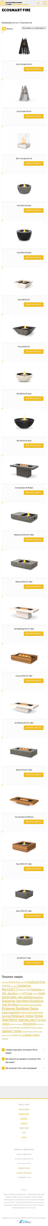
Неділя (6, 1016)
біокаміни (29, 1023)
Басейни (38, 997)
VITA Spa (27, 993)
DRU (25, 982)
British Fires (14, 982)
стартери (5, 1039)
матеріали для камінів (30, 1031)
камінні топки (11, 1031)
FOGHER (6, 985)
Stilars (20, 994)
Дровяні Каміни (24, 1109)
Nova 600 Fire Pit (24, 299)
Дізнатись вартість (33, 69)
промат (4, 1035)
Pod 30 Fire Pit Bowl (24, 205)
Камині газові (24, 1128)
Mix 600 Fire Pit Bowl (24, 393)
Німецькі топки (22, 1015)
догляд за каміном (22, 1027)
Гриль (34, 1008)
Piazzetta (36, 989)
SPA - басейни (9, 993)
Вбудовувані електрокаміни (30, 1005)
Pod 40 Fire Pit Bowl (24, 252)
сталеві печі (16, 1035)
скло (8, 1035)
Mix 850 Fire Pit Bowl (24, 440)
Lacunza (14, 986)
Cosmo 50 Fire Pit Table (24, 676)
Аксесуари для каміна (17, 997)
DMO (22, 982)
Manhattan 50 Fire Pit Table (24, 534)
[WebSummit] (25, 1221)
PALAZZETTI (10, 989)
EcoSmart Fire (36, 982)
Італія (41, 993)
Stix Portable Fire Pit (24, 111)
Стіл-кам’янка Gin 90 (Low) (24, 817)
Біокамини (24, 1118)
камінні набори (37, 1027)
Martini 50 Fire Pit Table (24, 581)
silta (43, 990)
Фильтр (10, 29)
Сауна (24, 1137)
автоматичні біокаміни (16, 1024)
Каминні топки (24, 1114)
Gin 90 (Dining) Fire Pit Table (24, 629)
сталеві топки (31, 1035)
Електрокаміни (11, 1012)
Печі (24, 1132)
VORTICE (35, 994)
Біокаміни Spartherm (16, 1001)
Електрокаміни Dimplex (31, 1012)
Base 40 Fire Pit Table (24, 864)
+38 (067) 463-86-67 (24, 1173)
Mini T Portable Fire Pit (24, 158)
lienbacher (24, 986)
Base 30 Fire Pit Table (24, 911)
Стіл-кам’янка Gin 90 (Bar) (24, 487)
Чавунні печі (27, 1019)
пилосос (40, 1031)
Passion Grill (24, 989)
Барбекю (24, 1123)
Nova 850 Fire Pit (24, 346)
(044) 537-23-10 (24, 1168)
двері (11, 1028)
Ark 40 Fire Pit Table (24, 958)
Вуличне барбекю (15, 1008)
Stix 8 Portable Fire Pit (24, 64)
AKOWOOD (5, 982)
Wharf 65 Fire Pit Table (24, 770)
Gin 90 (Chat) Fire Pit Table (24, 723)
